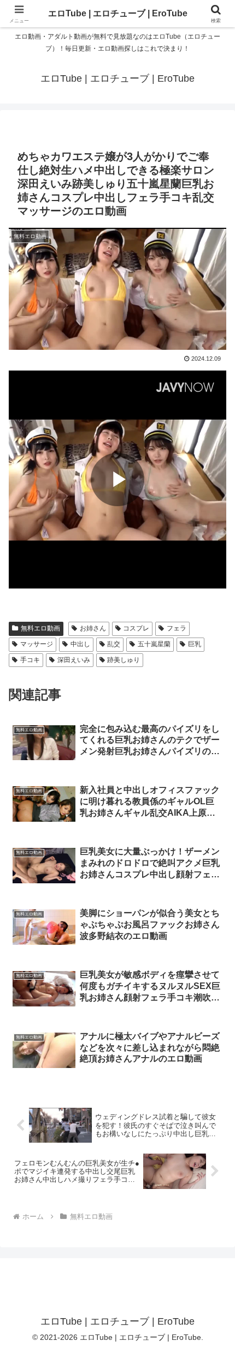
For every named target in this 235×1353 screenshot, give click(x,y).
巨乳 (194, 644)
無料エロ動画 (40, 628)
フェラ (176, 628)
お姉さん (93, 628)
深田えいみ (73, 660)
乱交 (113, 644)
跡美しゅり (123, 660)
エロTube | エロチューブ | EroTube (117, 13)
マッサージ (36, 644)
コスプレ (136, 628)
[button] (212, 1296)
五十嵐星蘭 (154, 644)
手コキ (30, 660)
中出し (80, 644)
